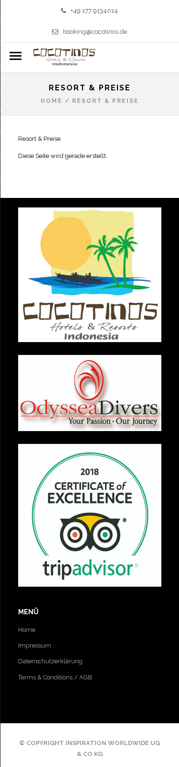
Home (52, 101)
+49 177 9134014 (94, 10)
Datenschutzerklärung (50, 661)
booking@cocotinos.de (95, 31)
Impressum (34, 645)
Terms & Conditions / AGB (55, 677)
